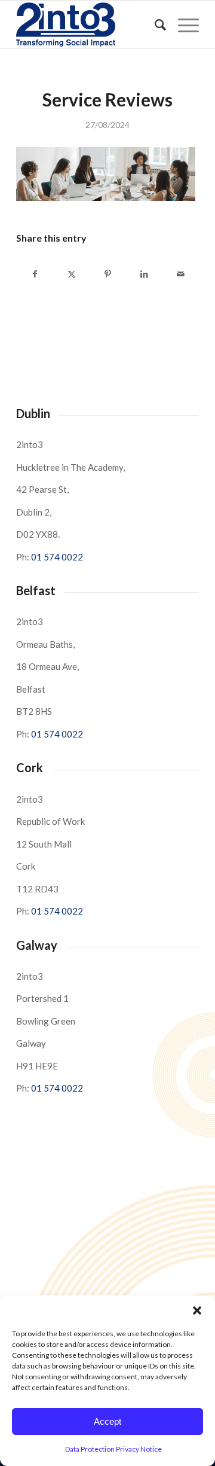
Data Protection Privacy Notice (113, 1448)
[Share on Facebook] (35, 274)
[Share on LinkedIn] (144, 274)
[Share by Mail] (180, 274)
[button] (197, 1310)
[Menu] (182, 24)
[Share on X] (72, 274)
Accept (107, 1421)
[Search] (154, 24)
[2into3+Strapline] (89, 24)
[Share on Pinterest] (108, 274)
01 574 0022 (57, 556)
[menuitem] (154, 24)
